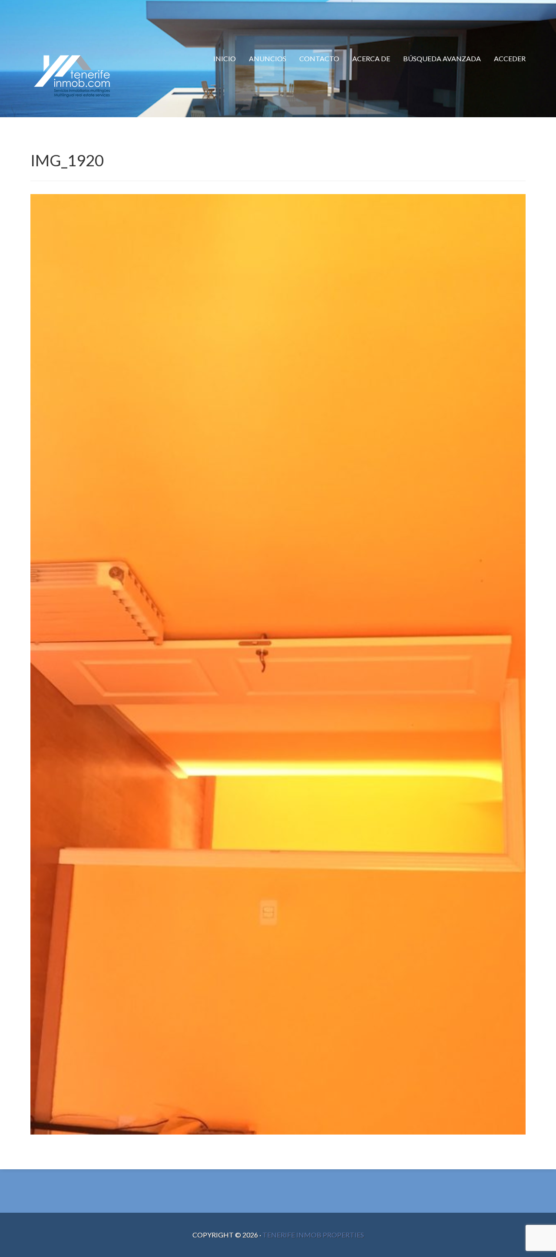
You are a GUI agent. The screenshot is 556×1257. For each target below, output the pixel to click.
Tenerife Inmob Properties (313, 1235)
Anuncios (267, 58)
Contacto (319, 58)
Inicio (224, 58)
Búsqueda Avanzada (442, 58)
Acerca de (371, 58)
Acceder (510, 58)
